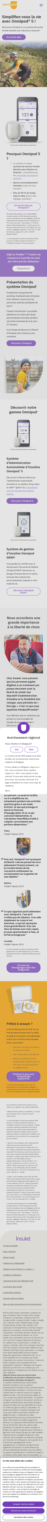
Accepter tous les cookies (23, 1504)
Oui (17, 749)
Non (31, 749)
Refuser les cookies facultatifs (23, 1511)
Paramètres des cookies (23, 1517)
